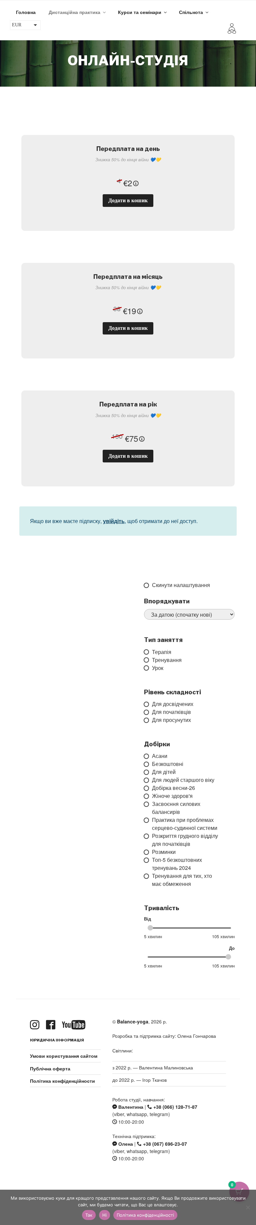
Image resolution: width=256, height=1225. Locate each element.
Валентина (130, 1106)
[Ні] (247, 1207)
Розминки (148, 852)
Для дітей (148, 772)
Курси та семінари (139, 12)
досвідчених (148, 704)
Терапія (148, 652)
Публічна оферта (50, 1068)
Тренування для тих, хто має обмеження (148, 880)
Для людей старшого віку (148, 780)
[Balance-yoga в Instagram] (36, 1025)
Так (88, 1215)
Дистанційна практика (74, 12)
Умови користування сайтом (63, 1055)
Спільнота (191, 12)
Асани (148, 756)
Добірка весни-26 (148, 788)
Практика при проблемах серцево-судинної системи (148, 824)
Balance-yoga (132, 1021)
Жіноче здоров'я (148, 796)
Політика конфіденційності (145, 1215)
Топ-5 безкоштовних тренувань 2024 (148, 864)
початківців (148, 712)
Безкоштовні (148, 764)
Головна (26, 12)
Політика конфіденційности (62, 1080)
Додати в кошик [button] (128, 200)
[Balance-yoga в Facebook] (52, 1025)
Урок (148, 668)
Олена (125, 1143)
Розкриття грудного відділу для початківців (148, 840)
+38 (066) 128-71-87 (174, 1106)
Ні (104, 1215)
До (232, 948)
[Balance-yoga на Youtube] (75, 1025)
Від (147, 919)
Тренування (148, 660)
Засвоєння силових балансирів (148, 808)
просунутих (148, 720)
